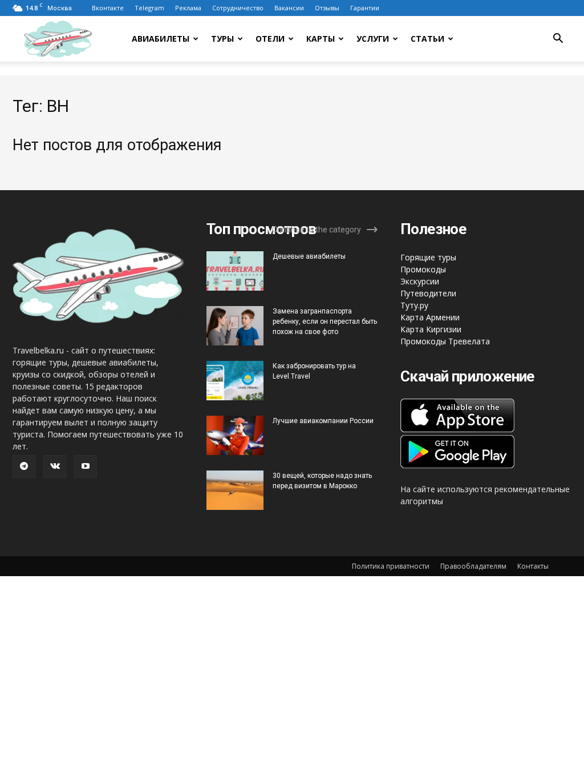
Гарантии (364, 7)
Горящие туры (428, 257)
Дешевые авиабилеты (309, 256)
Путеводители (428, 293)
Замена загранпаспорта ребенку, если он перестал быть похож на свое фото (325, 321)
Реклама (188, 7)
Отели (270, 38)
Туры (222, 38)
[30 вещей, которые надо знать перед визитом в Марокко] (234, 490)
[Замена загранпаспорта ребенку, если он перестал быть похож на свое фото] (234, 325)
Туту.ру (414, 305)
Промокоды (423, 269)
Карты (320, 38)
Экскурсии (419, 281)
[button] (557, 39)
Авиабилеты (160, 38)
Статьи (427, 38)
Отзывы (327, 7)
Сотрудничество (237, 7)
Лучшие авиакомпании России (323, 421)
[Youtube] (85, 466)
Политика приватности (390, 566)
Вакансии (289, 7)
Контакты (533, 566)
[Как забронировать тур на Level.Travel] (234, 380)
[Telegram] (24, 466)
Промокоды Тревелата (445, 341)
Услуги (372, 38)
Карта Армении (430, 317)
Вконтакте (108, 7)
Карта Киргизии (430, 329)
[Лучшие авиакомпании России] (234, 435)
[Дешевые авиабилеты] (234, 271)
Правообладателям (473, 566)
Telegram (149, 7)
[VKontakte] (54, 466)
